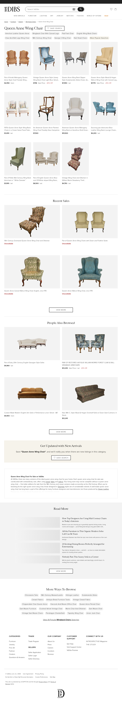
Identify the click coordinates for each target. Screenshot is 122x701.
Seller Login (32, 655)
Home (6, 22)
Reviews (51, 654)
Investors (51, 651)
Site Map (52, 677)
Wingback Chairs (31, 22)
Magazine (96, 641)
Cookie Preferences (41, 677)
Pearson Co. (15, 491)
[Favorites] (111, 9)
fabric (53, 481)
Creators (12, 654)
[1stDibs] (12, 9)
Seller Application (34, 652)
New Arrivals (19, 16)
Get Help (70, 644)
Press (49, 644)
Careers (50, 648)
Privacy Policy (39, 674)
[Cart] (115, 9)
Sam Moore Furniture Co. (32, 491)
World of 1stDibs (94, 16)
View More (61, 310)
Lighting (43, 16)
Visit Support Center (74, 647)
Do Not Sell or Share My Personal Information (19, 677)
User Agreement (28, 674)
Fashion (80, 16)
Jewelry (59, 16)
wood (48, 481)
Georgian (61, 486)
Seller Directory (33, 659)
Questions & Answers (17, 657)
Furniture (32, 16)
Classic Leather (103, 489)
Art (51, 16)
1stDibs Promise (72, 650)
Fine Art (12, 648)
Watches (70, 16)
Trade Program (33, 641)
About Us (51, 641)
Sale (106, 16)
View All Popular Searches (61, 619)
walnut (60, 481)
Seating (20, 22)
